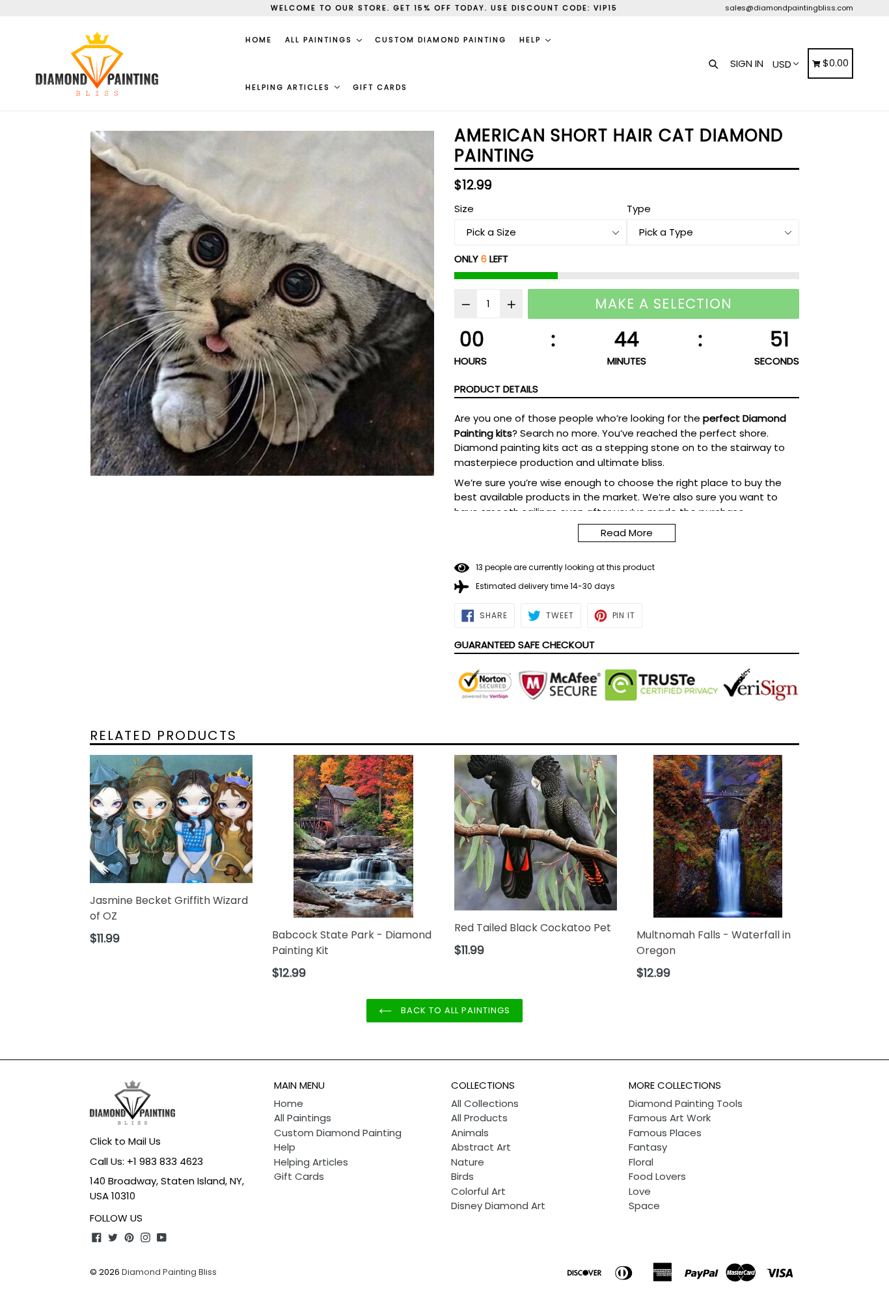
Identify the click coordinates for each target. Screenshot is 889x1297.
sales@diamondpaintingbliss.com (789, 8)
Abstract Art (481, 1147)
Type (639, 208)
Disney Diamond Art (498, 1205)
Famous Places (665, 1133)
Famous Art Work (670, 1118)
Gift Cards (380, 87)
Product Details (496, 389)
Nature (467, 1162)
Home (258, 39)
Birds (462, 1176)
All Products (479, 1118)
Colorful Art (478, 1191)
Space (644, 1205)
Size (464, 208)
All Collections (485, 1103)
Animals (470, 1133)
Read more (627, 532)
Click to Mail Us (125, 1141)
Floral (641, 1162)
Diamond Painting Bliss (169, 1272)
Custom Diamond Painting (440, 39)
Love (640, 1191)
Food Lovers (657, 1176)
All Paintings (320, 39)
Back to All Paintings (454, 1010)
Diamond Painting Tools (686, 1103)
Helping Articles (289, 87)
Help (531, 39)
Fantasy (648, 1147)
